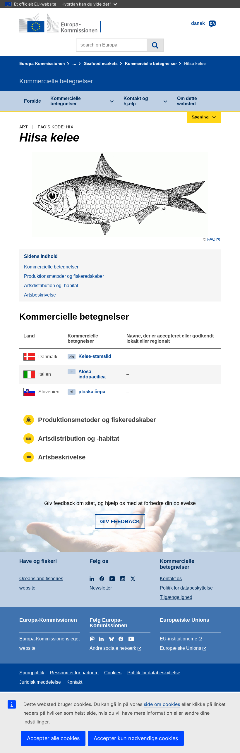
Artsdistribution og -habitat (51, 285)
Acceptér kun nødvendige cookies (136, 738)
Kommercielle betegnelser (151, 63)
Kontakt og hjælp (136, 101)
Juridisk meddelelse (40, 682)
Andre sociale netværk (113, 648)
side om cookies (162, 704)
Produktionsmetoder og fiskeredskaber (64, 276)
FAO (211, 239)
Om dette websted (187, 101)
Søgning (155, 45)
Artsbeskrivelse (40, 294)
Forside (32, 101)
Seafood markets (101, 63)
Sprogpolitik (31, 672)
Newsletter (101, 587)
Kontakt (74, 682)
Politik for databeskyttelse (186, 587)
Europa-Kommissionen (42, 63)
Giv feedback (120, 521)
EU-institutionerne (178, 638)
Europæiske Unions (180, 648)
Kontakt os (171, 578)
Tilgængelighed (176, 597)
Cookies (112, 672)
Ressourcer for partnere (74, 672)
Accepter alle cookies (53, 738)
